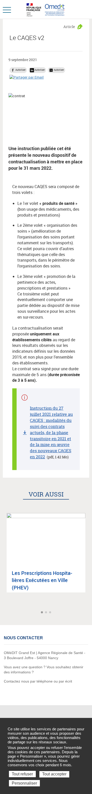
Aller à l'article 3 (50, 612)
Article (69, 26)
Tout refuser (22, 774)
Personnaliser (24, 783)
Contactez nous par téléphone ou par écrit (38, 681)
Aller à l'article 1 (42, 612)
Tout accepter (54, 774)
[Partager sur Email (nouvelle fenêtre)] (26, 77)
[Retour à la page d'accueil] (54, 9)
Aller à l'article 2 (46, 612)
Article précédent (4, 612)
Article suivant (87, 612)
